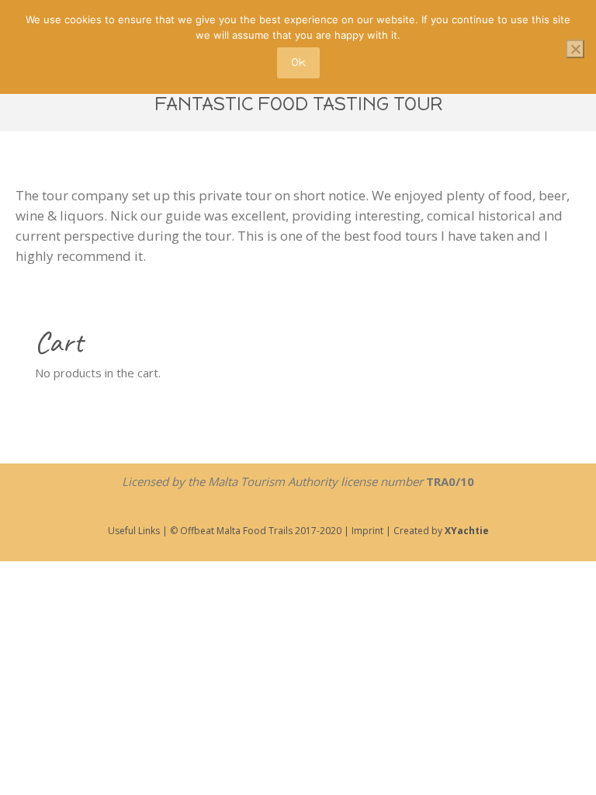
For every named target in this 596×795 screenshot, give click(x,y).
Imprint (366, 530)
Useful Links (134, 530)
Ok (298, 62)
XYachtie (467, 530)
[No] (575, 49)
